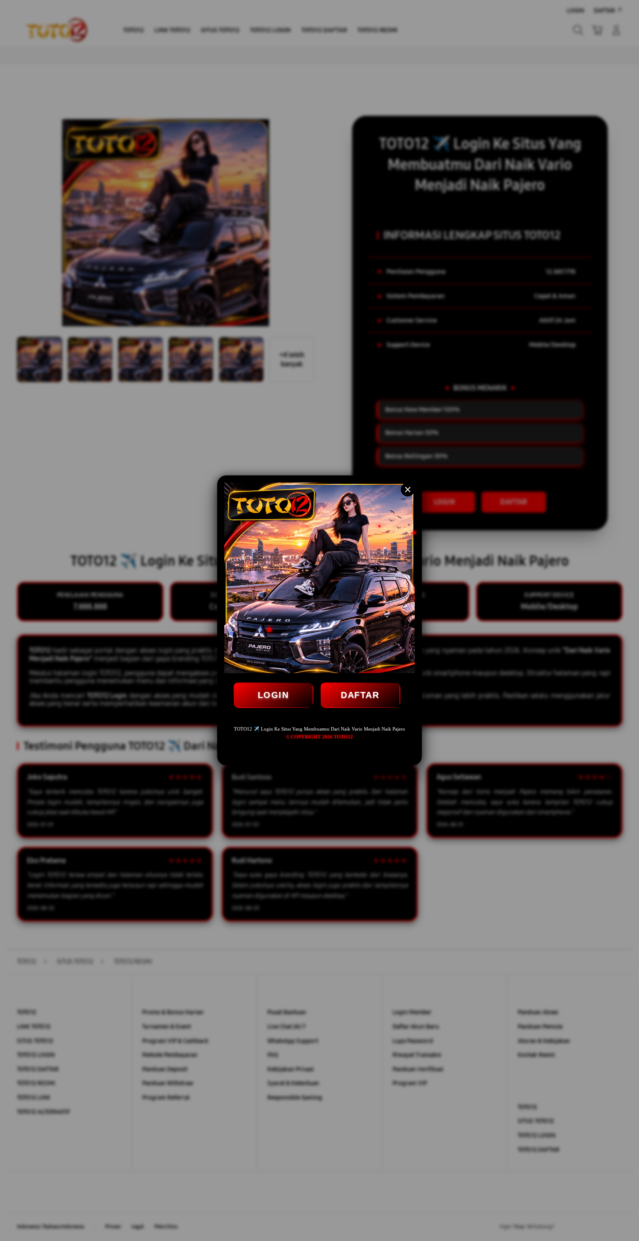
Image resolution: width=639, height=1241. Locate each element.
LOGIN (273, 695)
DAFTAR (360, 695)
